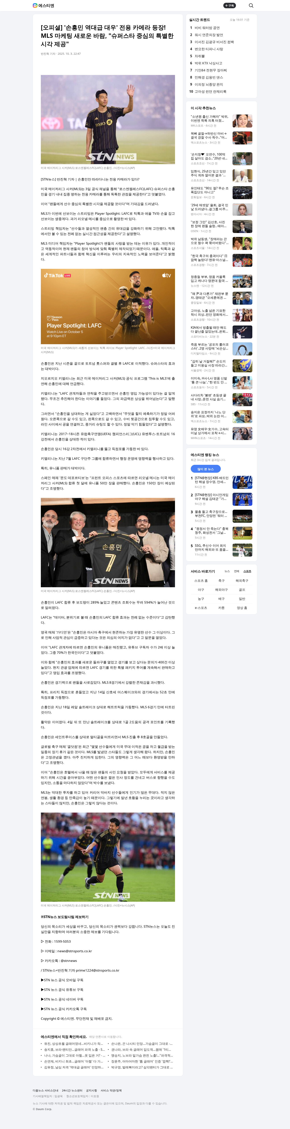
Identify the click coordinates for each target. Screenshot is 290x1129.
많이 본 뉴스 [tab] (205, 469)
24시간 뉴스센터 (72, 1090)
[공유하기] (242, 5)
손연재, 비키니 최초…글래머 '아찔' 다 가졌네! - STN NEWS (75, 1061)
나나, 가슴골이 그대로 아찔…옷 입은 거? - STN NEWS (75, 1055)
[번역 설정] (155, 65)
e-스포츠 (201, 608)
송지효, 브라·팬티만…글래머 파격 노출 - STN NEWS (75, 1049)
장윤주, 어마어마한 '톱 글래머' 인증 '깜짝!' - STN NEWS (142, 1061)
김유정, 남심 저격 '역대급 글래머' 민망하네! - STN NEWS (75, 1067)
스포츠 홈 (201, 580)
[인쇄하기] (171, 65)
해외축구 (242, 580)
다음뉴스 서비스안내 (45, 1090)
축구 (221, 580)
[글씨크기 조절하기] (163, 65)
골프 (242, 589)
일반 (242, 598)
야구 (201, 589)
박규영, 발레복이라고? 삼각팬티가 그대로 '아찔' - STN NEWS (142, 1067)
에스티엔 (46, 5)
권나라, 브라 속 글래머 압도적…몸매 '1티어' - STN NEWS (142, 1049)
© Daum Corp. (42, 1109)
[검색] (252, 5)
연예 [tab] (236, 571)
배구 (221, 598)
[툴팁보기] (252, 20)
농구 (201, 598)
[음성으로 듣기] (147, 65)
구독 (231, 5)
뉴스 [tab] (227, 571)
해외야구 (221, 589)
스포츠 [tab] (247, 571)
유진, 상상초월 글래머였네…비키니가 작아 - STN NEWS (75, 1043)
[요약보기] (139, 65)
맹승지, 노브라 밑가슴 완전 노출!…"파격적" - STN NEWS (142, 1055)
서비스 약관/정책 (111, 1090)
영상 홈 (242, 608)
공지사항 (91, 1090)
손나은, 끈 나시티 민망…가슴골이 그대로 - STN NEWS (142, 1043)
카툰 (221, 608)
